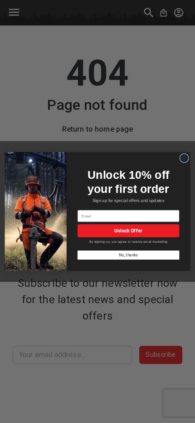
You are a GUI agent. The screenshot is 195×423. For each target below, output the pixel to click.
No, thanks (128, 255)
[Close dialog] (184, 158)
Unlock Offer (128, 231)
